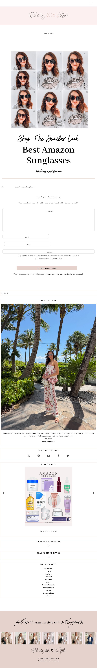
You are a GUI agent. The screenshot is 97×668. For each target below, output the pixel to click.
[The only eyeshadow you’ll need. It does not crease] (20, 638)
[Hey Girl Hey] (48, 367)
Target (48, 590)
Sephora (49, 574)
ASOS (48, 582)
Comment (50, 211)
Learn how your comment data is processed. (64, 274)
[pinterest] (38, 455)
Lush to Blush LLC (53, 661)
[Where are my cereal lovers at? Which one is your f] (76, 638)
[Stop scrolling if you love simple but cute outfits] (62, 638)
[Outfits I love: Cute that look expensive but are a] (34, 638)
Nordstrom (48, 568)
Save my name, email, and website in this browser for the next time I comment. (50, 256)
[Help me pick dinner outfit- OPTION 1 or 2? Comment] (48, 638)
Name (27, 237)
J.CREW (48, 571)
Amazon (48, 596)
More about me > (48, 441)
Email (29, 244)
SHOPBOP (48, 577)
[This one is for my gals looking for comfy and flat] (90, 638)
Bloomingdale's (48, 593)
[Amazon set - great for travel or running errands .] (6, 638)
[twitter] (68, 455)
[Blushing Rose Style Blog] (48, 654)
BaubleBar (48, 579)
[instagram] (28, 455)
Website (50, 252)
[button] (3, 493)
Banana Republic (48, 585)
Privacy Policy (55, 259)
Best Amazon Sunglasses (25, 187)
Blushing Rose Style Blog (47, 658)
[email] (48, 455)
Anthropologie (48, 587)
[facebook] (58, 455)
